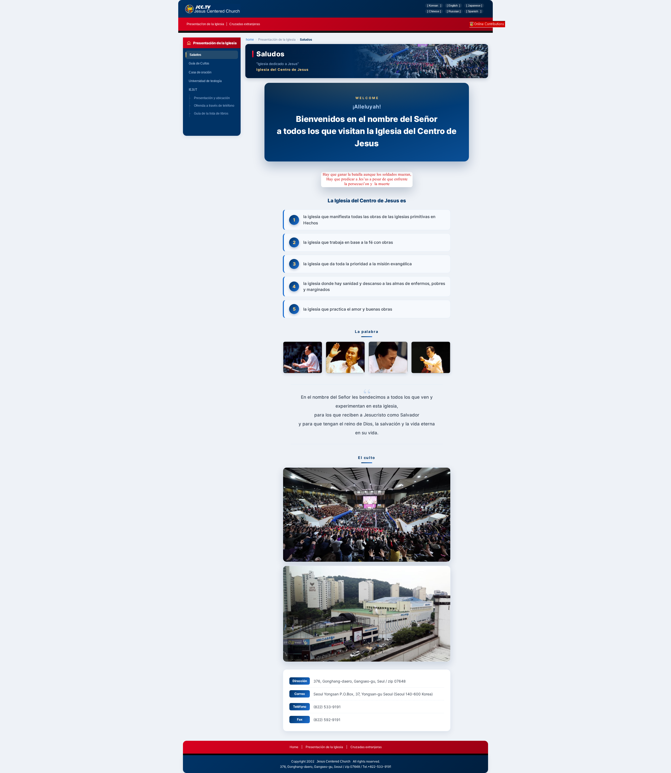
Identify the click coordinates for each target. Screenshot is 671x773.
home (250, 39)
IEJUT (212, 89)
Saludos (212, 55)
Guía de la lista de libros (211, 113)
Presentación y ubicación (212, 98)
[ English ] (453, 5)
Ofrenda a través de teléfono (214, 105)
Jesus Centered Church (333, 761)
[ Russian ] (454, 11)
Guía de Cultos (212, 63)
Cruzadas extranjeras (244, 24)
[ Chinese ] (434, 11)
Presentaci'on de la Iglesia (206, 24)
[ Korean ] (434, 5)
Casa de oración (212, 72)
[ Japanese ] (474, 5)
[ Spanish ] (473, 11)
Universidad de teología (212, 81)
